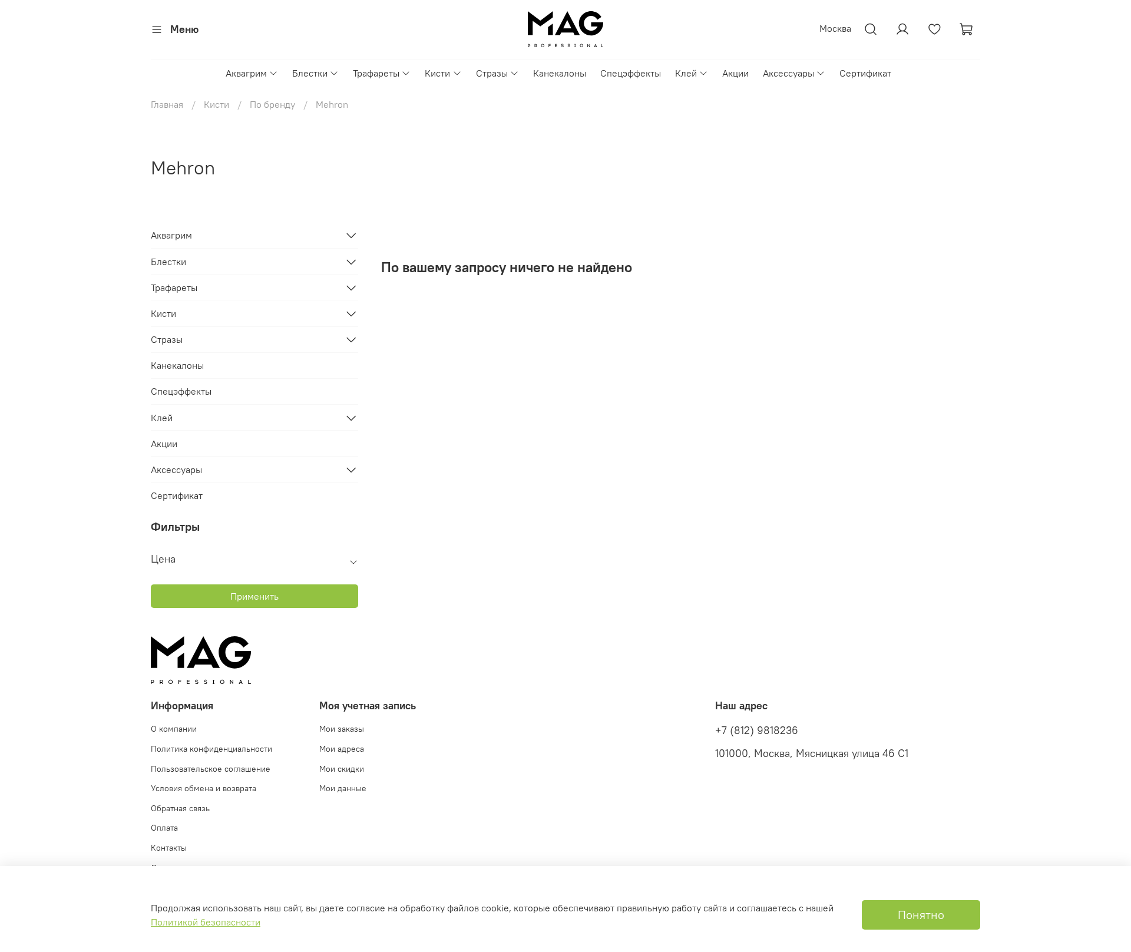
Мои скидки (341, 768)
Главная (167, 104)
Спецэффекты (630, 73)
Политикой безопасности (205, 922)
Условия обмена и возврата (203, 788)
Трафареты (376, 73)
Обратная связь (180, 808)
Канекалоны (559, 73)
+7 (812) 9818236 (756, 730)
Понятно (921, 914)
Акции (735, 73)
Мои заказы (341, 728)
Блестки (310, 73)
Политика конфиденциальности (211, 748)
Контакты (169, 847)
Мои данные (342, 788)
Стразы (492, 73)
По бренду (272, 104)
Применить (254, 596)
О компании (174, 728)
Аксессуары (788, 73)
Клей (686, 73)
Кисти (437, 73)
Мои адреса (341, 748)
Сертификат (865, 73)
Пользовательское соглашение (210, 768)
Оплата (164, 827)
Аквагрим (246, 73)
